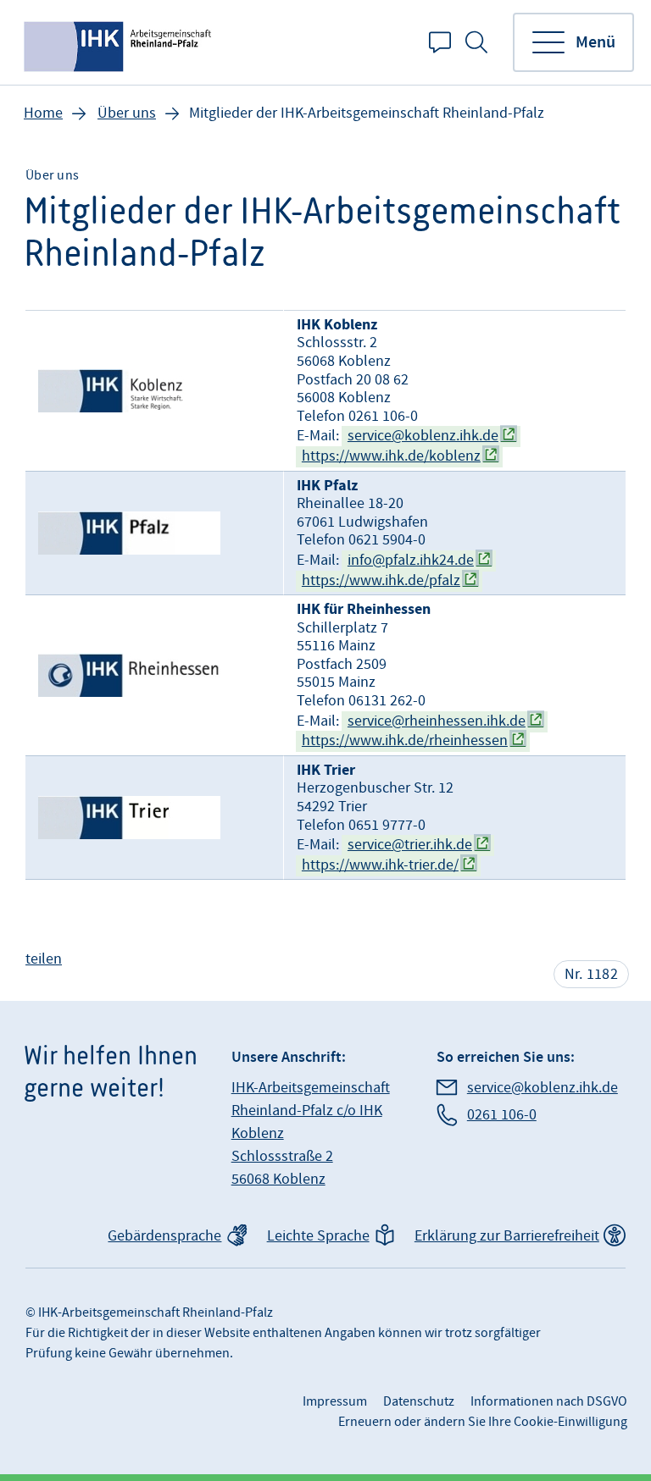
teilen (43, 959)
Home (43, 113)
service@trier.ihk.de (410, 844)
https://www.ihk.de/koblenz (391, 456)
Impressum (335, 1401)
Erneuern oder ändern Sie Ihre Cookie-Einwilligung (482, 1421)
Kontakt (440, 42)
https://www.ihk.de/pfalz (381, 580)
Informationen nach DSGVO (548, 1401)
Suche (476, 42)
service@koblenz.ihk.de (423, 435)
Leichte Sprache (318, 1236)
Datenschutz (418, 1401)
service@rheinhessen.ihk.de (437, 721)
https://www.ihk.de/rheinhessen (405, 740)
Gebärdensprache (164, 1236)
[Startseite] (119, 42)
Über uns (126, 113)
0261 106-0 (501, 1115)
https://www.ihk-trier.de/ (380, 865)
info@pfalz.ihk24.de (411, 560)
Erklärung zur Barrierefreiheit (507, 1236)
